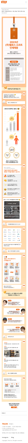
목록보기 (4, 413)
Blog (12, 437)
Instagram (5, 437)
